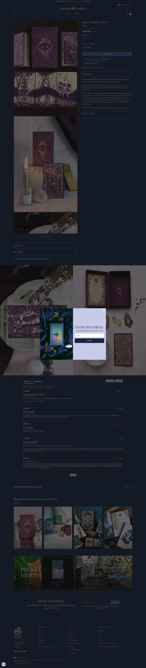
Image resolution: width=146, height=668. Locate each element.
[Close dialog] (103, 310)
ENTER (89, 341)
